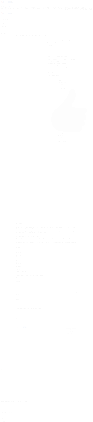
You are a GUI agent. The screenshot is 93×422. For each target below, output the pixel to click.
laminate (3, 224)
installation (4, 226)
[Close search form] (91, 1)
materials (3, 228)
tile (2, 220)
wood (3, 222)
